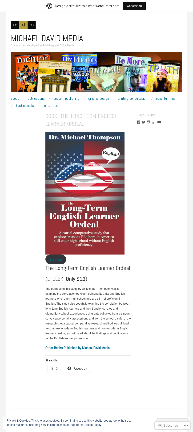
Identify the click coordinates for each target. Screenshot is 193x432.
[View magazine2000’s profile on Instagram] (149, 122)
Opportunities (165, 98)
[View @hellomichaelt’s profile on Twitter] (143, 122)
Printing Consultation (132, 98)
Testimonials (25, 106)
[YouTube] (159, 122)
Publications (36, 98)
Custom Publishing (66, 98)
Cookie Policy (92, 425)
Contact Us (50, 106)
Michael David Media (47, 38)
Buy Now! (56, 259)
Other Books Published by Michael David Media (77, 347)
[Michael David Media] (96, 74)
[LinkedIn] (154, 122)
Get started (134, 6)
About (15, 98)
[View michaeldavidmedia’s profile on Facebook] (138, 122)
